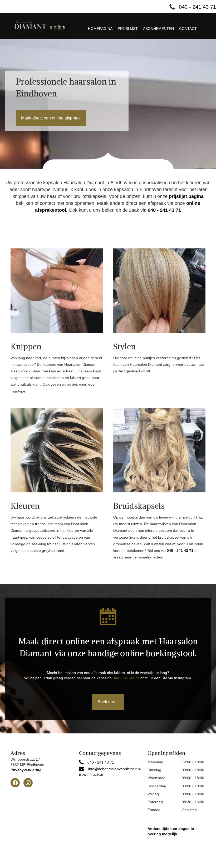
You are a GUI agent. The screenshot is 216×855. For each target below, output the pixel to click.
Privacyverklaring (26, 770)
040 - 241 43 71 (197, 7)
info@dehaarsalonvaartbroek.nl (114, 769)
